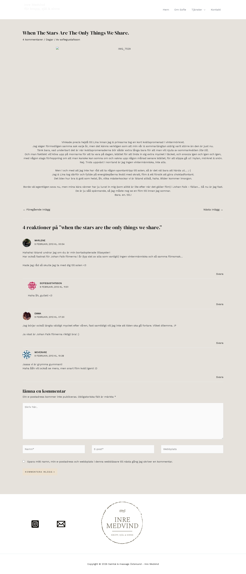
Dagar (49, 39)
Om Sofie (180, 9)
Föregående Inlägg (36, 209)
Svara (219, 273)
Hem (166, 9)
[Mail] (61, 524)
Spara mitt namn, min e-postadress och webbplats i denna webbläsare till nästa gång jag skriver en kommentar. (100, 461)
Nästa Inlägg (213, 209)
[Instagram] (35, 524)
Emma (37, 313)
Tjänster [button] (196, 9)
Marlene (39, 240)
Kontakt (216, 9)
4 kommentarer (33, 39)
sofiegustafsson (51, 283)
